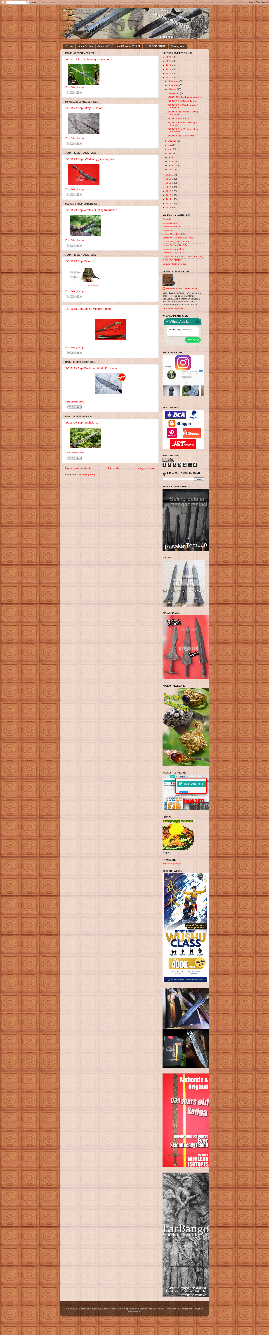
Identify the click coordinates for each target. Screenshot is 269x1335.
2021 (169, 77)
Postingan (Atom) (86, 475)
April (170, 157)
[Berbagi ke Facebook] (77, 92)
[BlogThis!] (71, 92)
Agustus (172, 141)
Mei (170, 153)
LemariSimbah (85, 46)
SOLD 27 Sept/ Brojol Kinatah (83, 108)
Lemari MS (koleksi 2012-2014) (178, 241)
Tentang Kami (178, 46)
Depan (69, 46)
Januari (172, 169)
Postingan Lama (145, 468)
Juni (170, 149)
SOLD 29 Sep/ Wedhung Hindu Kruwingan (91, 368)
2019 (169, 179)
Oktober (172, 89)
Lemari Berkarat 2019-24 (127, 46)
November (173, 85)
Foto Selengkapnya (75, 87)
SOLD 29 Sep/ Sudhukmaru (82, 422)
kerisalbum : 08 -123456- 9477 (181, 289)
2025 (169, 61)
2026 (169, 57)
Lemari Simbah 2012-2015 (176, 227)
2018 (169, 183)
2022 (169, 73)
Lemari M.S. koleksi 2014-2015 (178, 238)
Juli (170, 145)
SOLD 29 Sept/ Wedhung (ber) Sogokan (90, 159)
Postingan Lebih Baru (79, 468)
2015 (169, 195)
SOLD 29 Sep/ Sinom (78, 261)
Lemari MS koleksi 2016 (174, 234)
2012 (169, 207)
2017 (169, 187)
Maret (171, 161)
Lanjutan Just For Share (174, 264)
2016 (169, 191)
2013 (169, 203)
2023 (169, 69)
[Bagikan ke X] (74, 92)
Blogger (136, 1312)
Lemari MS (103, 46)
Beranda (114, 468)
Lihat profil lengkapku (173, 308)
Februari (172, 165)
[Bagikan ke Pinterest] (80, 92)
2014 (169, 199)
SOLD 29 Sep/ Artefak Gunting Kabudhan (91, 210)
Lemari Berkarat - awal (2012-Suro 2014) (183, 256)
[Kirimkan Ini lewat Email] (69, 92)
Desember (173, 81)
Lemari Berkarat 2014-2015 (176, 253)
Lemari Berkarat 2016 (173, 249)
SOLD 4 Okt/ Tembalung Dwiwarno (87, 59)
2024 (169, 65)
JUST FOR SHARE (155, 46)
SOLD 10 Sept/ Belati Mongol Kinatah (88, 308)
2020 (169, 175)
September (174, 93)
